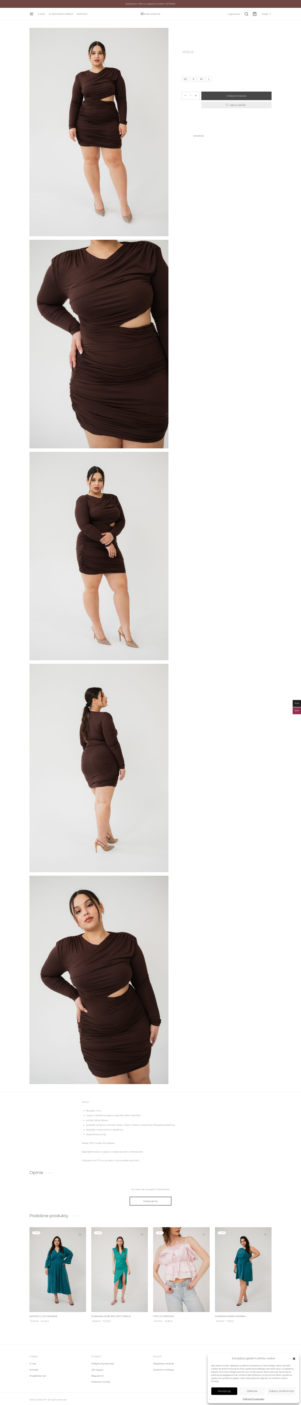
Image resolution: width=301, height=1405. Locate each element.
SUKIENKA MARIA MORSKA (230, 1316)
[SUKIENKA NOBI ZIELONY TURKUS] (119, 1269)
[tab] (227, 119)
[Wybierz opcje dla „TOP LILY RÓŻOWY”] (204, 1242)
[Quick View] (80, 1250)
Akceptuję (224, 1391)
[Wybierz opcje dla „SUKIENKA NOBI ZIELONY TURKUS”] (142, 1242)
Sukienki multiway (163, 1369)
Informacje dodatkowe (195, 127)
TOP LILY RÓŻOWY (163, 1316)
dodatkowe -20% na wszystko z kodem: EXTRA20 (150, 4)
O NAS (41, 14)
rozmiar (186, 70)
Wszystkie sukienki (163, 1363)
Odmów (252, 1391)
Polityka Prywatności (253, 1399)
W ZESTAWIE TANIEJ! (61, 14)
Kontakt (33, 1369)
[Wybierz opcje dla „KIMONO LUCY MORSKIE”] (80, 1242)
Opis (184, 119)
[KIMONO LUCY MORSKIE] (57, 1269)
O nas (32, 1363)
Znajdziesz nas (37, 1375)
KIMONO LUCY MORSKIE (43, 1316)
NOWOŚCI (204, 34)
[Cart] (255, 14)
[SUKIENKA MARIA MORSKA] (243, 1269)
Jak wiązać (97, 1369)
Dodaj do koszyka (236, 95)
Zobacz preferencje (281, 1391)
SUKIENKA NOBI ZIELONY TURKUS (111, 1316)
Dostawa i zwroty (100, 1381)
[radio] (185, 79)
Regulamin (97, 1375)
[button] (294, 1358)
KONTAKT (82, 14)
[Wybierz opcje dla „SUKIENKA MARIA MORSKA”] (266, 1242)
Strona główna (189, 34)
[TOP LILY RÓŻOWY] (181, 1269)
